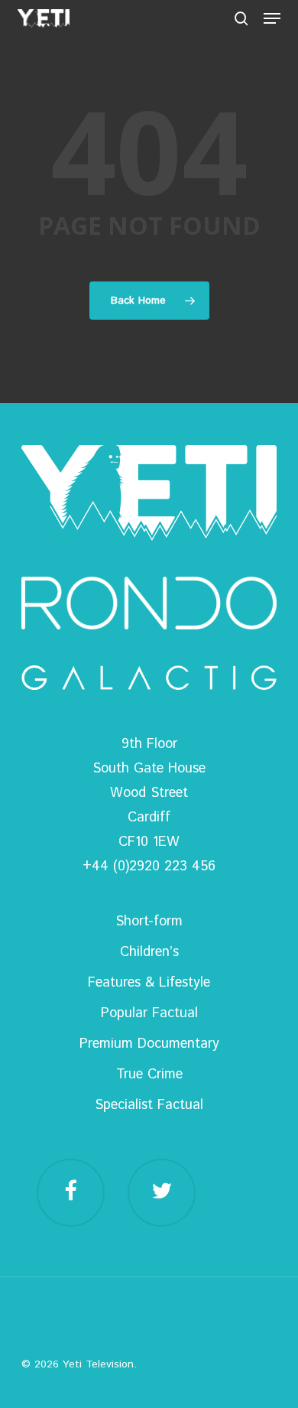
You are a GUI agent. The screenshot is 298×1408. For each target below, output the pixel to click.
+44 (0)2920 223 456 (149, 866)
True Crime (149, 1074)
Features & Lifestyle (149, 983)
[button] (272, 18)
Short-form (149, 922)
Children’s (149, 952)
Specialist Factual (149, 1105)
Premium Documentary (149, 1044)
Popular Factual (149, 1013)
